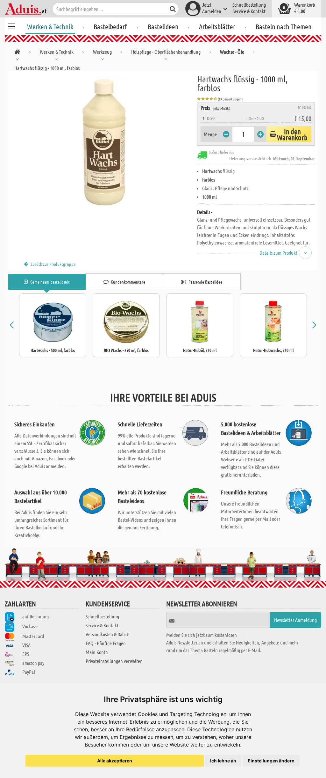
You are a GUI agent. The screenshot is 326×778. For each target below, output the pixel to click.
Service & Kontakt (249, 11)
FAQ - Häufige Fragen (106, 643)
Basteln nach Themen (284, 26)
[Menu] (11, 25)
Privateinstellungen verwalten (114, 661)
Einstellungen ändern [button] (271, 760)
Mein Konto (97, 652)
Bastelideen (163, 26)
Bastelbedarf (110, 26)
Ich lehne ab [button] (223, 760)
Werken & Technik (50, 26)
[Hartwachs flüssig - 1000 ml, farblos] (102, 142)
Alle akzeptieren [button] (114, 760)
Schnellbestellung (249, 5)
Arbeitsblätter (217, 26)
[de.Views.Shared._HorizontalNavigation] (17, 53)
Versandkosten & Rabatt (108, 634)
